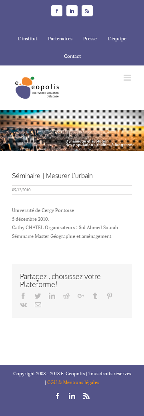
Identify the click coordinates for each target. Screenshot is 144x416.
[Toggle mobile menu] (128, 77)
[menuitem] (27, 39)
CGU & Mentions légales (73, 382)
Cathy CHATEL (28, 227)
